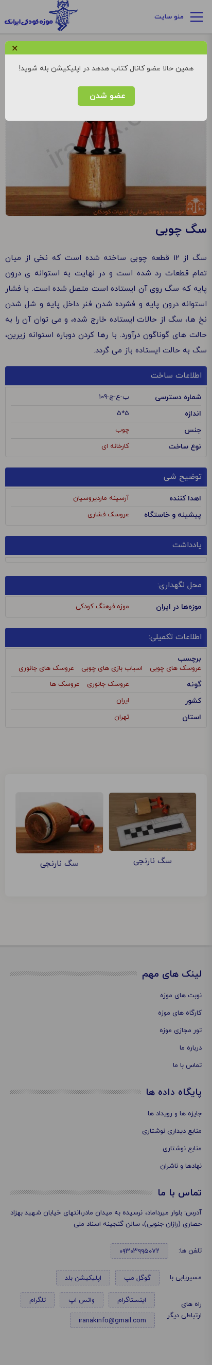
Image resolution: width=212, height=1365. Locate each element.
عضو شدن (106, 96)
